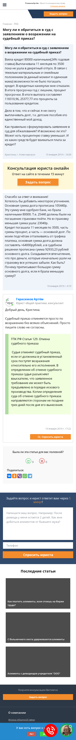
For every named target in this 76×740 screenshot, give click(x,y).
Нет (32, 734)
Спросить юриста (57, 6)
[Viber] (19, 476)
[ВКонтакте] (9, 476)
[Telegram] (30, 476)
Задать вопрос (58, 13)
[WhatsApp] (25, 476)
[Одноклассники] (14, 476)
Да (44, 734)
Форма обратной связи (21, 719)
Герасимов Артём (30, 299)
